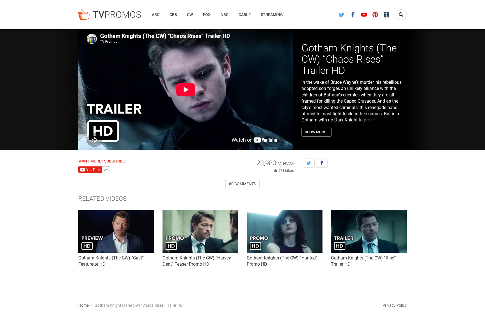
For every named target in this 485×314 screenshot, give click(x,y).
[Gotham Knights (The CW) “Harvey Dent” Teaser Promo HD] (200, 231)
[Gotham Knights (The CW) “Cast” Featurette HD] (116, 231)
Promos (117, 14)
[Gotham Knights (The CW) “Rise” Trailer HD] (369, 231)
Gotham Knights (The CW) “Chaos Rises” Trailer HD (349, 59)
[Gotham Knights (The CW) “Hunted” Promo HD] (284, 231)
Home (83, 305)
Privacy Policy (395, 305)
